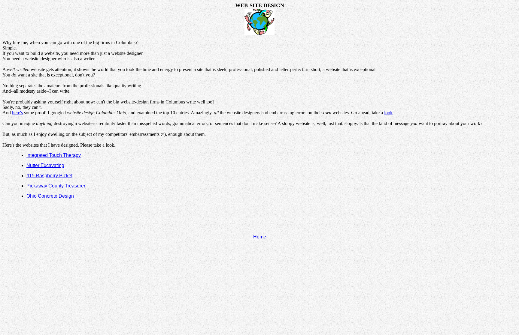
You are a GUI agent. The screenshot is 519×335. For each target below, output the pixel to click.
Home (259, 236)
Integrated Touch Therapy (53, 155)
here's (17, 112)
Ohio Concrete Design (50, 196)
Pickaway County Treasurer (55, 185)
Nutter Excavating (45, 165)
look (388, 112)
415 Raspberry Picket (49, 175)
